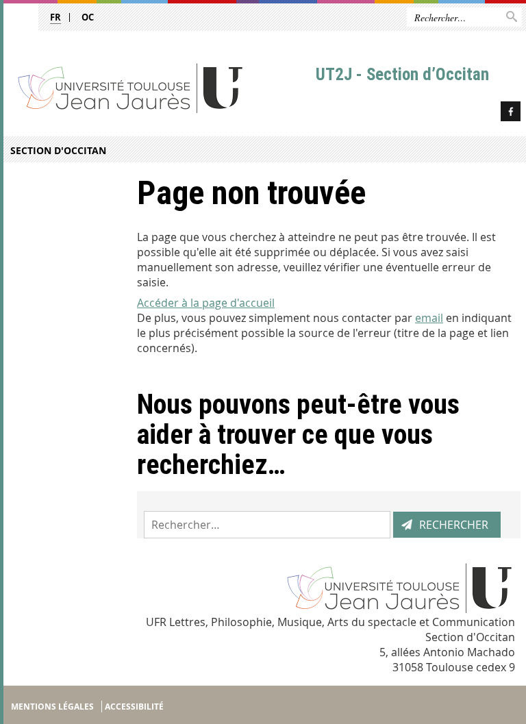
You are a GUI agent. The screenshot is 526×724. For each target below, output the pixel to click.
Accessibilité (134, 706)
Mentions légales (52, 706)
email (429, 317)
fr (55, 17)
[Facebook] (511, 113)
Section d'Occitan (58, 150)
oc (88, 17)
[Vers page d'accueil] (158, 87)
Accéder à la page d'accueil (206, 302)
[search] (267, 524)
